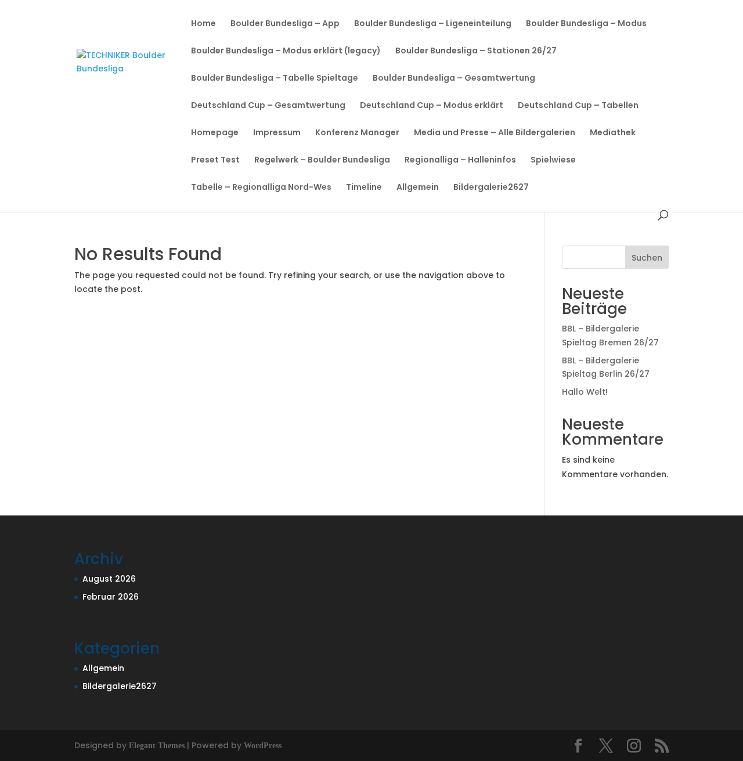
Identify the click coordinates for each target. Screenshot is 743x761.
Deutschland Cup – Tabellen (578, 106)
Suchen (647, 258)
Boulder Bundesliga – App (285, 24)
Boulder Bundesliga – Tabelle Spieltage (274, 79)
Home (203, 24)
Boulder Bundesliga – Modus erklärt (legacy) (286, 51)
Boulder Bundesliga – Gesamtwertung (454, 79)
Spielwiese (553, 160)
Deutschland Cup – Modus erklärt (431, 106)
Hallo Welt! (585, 392)
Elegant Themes (157, 745)
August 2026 (109, 579)
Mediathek (613, 133)
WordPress (263, 745)
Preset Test (215, 160)
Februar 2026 (110, 597)
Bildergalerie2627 (491, 188)
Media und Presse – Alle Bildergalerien (494, 133)
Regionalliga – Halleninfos (460, 160)
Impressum (277, 133)
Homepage (215, 133)
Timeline (364, 188)
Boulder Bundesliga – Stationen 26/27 (476, 51)
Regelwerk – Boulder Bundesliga (322, 160)
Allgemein (417, 188)
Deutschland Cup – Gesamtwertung (268, 106)
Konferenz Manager (357, 133)
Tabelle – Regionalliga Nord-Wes (261, 188)
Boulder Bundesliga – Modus (586, 24)
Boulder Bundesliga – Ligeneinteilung (432, 24)
